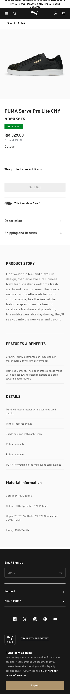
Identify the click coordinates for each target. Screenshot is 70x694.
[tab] (10, 103)
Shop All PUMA (16, 23)
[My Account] (55, 13)
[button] (7, 13)
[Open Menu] (7, 13)
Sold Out (35, 187)
